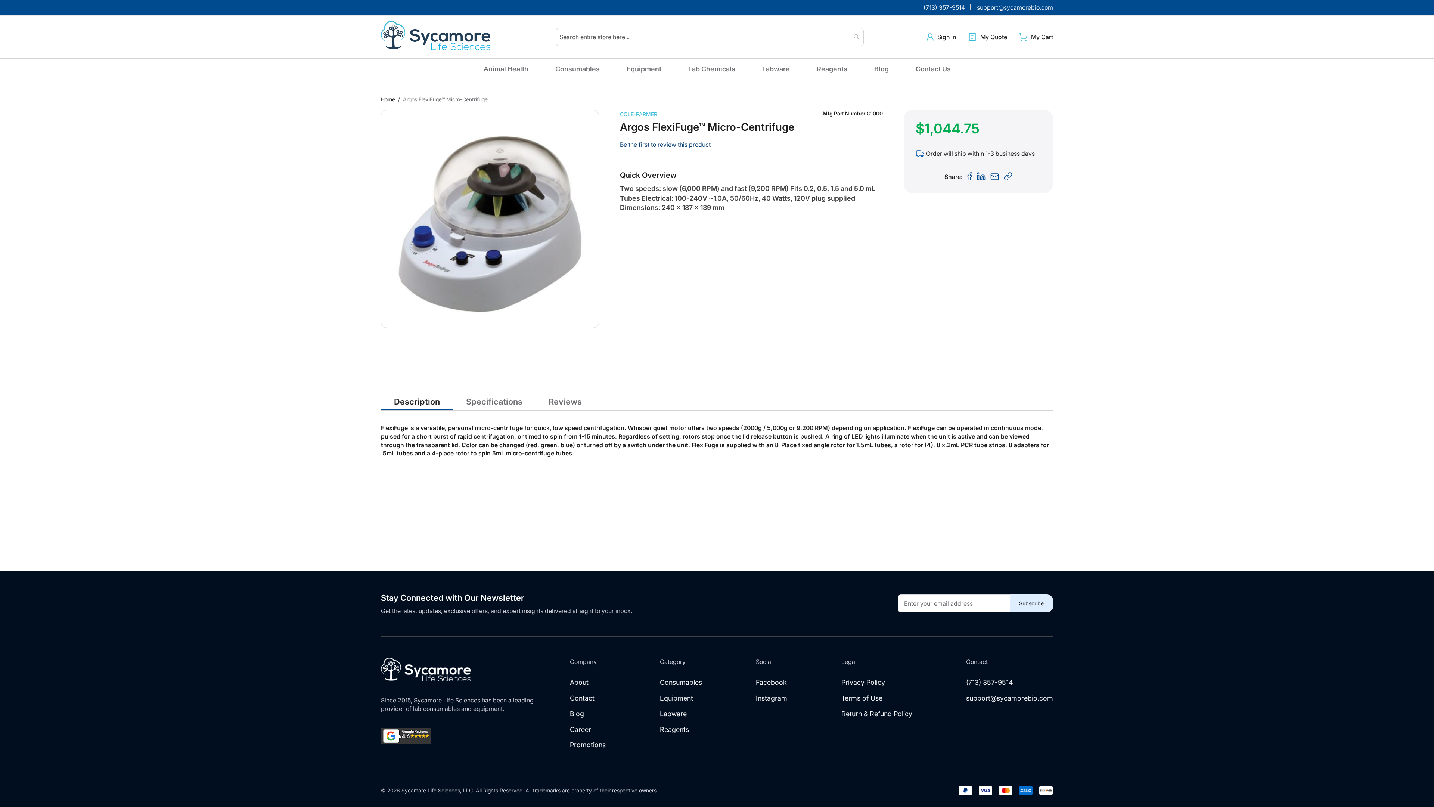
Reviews (565, 401)
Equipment (644, 69)
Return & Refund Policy (876, 714)
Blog (881, 69)
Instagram (771, 698)
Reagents (832, 69)
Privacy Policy (863, 682)
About (579, 682)
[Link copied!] (1008, 176)
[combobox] (710, 37)
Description (417, 401)
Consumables (577, 69)
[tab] (417, 401)
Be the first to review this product (665, 144)
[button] (941, 37)
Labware (776, 69)
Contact (582, 698)
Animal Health (506, 69)
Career (580, 729)
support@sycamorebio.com (1009, 698)
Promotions (588, 745)
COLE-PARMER (638, 114)
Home (388, 99)
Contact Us (933, 69)
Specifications (494, 401)
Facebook (771, 682)
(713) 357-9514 (989, 682)
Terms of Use (861, 698)
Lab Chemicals (711, 69)
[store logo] (437, 37)
